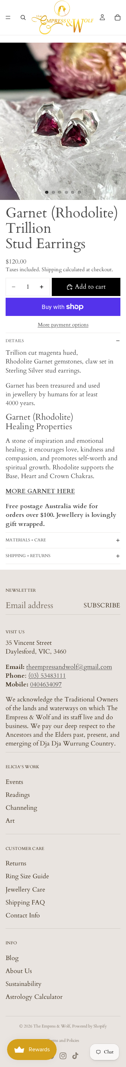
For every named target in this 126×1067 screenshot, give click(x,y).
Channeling (21, 807)
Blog (12, 957)
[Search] (23, 17)
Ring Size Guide (27, 876)
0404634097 (46, 684)
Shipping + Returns (28, 555)
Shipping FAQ (25, 902)
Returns (16, 863)
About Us (19, 971)
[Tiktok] (75, 1056)
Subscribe (102, 605)
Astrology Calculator (34, 997)
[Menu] (8, 17)
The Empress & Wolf (51, 1026)
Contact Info (23, 915)
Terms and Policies (63, 1040)
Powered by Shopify (89, 1026)
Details (15, 341)
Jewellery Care (25, 889)
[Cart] (117, 17)
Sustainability (24, 984)
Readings (18, 795)
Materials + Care (26, 540)
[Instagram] (63, 1056)
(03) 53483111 (47, 675)
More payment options (63, 324)
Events (14, 782)
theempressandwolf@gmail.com (69, 666)
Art (10, 820)
